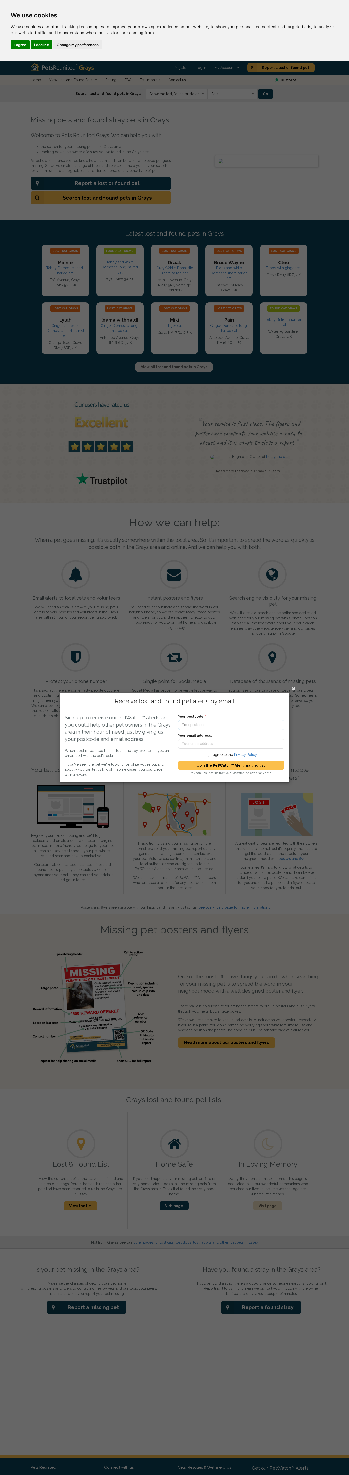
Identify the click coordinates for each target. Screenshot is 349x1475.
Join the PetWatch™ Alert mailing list (231, 765)
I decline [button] (41, 45)
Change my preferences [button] (78, 45)
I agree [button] (20, 45)
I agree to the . (234, 754)
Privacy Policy (245, 754)
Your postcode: (191, 716)
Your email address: (195, 735)
